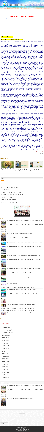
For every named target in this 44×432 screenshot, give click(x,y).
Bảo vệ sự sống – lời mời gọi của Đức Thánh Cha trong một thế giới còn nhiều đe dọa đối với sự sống (23, 255)
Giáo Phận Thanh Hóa (6, 350)
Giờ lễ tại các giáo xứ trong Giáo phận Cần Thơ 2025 (9, 202)
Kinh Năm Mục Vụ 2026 (5, 189)
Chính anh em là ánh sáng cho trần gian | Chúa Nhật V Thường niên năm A (36, 169)
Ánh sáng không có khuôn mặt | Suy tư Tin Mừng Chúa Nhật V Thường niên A (21, 169)
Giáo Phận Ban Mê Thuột (6, 359)
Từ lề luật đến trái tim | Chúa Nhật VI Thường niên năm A (7, 169)
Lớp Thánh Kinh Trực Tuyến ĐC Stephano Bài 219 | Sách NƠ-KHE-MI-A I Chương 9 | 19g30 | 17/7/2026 (23, 259)
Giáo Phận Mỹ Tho (5, 374)
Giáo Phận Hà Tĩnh (5, 343)
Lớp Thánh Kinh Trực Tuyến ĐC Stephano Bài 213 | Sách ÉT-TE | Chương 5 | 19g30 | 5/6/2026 (22, 293)
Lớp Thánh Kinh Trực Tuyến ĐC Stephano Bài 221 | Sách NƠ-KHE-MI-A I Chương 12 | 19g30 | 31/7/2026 (24, 246)
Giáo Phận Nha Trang (5, 367)
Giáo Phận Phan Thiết (5, 369)
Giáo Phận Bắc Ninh (5, 340)
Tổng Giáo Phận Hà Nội (6, 335)
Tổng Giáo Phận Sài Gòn (6, 361)
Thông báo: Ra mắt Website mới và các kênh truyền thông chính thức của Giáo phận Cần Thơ (16, 186)
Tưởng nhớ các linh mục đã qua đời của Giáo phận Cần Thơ (10, 201)
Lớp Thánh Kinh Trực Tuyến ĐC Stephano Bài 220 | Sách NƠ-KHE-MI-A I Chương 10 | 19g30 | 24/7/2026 (24, 250)
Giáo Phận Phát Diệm (5, 348)
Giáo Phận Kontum (5, 358)
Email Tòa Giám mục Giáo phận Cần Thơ (7, 197)
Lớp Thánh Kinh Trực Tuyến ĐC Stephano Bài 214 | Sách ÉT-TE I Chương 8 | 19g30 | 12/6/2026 (22, 289)
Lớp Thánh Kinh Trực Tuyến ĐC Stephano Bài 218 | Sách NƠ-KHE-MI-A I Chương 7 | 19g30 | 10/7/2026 (23, 268)
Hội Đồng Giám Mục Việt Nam (7, 330)
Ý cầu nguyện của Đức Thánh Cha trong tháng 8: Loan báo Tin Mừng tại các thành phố (21, 237)
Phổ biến (6, 383)
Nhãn (15, 383)
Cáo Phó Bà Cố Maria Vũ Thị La (12, 283)
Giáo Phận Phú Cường (6, 372)
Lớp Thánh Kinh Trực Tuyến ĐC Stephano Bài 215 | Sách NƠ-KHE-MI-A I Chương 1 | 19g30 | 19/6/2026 (19, 287)
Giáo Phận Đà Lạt (5, 366)
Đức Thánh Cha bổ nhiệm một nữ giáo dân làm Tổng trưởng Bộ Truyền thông (19, 299)
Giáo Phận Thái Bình (5, 345)
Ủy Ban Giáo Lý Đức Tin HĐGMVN (7, 332)
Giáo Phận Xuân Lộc (5, 371)
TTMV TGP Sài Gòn (5, 363)
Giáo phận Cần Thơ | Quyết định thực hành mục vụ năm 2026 (11, 192)
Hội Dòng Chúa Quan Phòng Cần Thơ (8, 329)
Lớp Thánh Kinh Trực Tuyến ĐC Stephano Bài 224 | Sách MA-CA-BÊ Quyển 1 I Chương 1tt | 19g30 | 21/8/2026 (25, 220)
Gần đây (2, 383)
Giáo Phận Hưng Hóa (5, 338)
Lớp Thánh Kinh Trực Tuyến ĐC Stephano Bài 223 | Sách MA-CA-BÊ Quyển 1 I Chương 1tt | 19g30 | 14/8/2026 (25, 224)
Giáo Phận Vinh (4, 351)
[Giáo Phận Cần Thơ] (22, 4)
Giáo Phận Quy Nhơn (5, 356)
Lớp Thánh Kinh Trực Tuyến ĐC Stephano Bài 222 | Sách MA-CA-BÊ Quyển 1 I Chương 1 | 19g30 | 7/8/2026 (24, 242)
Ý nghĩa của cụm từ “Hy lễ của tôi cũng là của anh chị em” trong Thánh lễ (19, 272)
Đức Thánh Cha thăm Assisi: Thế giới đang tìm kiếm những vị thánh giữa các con (20, 233)
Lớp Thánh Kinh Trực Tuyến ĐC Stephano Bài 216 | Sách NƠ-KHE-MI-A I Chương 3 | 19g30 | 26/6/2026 (23, 278)
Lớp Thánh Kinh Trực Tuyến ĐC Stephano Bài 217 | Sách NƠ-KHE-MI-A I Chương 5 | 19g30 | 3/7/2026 (19, 277)
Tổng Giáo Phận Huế (5, 353)
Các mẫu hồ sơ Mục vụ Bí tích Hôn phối (7, 191)
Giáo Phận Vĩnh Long (5, 377)
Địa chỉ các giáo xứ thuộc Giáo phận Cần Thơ (8, 196)
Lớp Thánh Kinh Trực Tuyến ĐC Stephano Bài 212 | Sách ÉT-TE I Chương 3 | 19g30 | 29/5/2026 (18, 308)
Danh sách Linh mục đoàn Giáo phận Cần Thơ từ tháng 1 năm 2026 (12, 194)
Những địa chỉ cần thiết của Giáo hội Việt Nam (8, 199)
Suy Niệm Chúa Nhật (5, 13)
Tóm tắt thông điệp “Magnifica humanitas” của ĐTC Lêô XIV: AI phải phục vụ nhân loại (21, 304)
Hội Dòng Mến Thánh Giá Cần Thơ (7, 327)
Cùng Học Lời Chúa (5, 379)
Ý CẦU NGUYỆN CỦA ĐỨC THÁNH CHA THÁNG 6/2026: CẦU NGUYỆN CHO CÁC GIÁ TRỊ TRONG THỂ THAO (20, 298)
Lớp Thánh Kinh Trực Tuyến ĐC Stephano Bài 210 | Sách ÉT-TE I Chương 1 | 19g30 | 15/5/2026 (22, 312)
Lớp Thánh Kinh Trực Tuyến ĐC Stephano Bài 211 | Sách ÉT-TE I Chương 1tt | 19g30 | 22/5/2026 (18, 310)
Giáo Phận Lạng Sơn (5, 337)
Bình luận (11, 383)
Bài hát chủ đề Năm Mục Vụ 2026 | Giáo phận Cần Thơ (10, 187)
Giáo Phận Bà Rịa (5, 364)
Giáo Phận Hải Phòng (5, 342)
